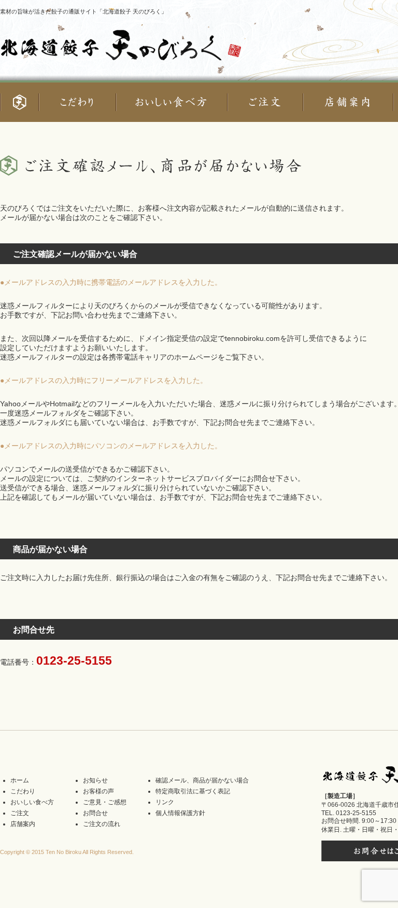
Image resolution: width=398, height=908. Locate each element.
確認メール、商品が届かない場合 (202, 780)
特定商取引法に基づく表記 (192, 791)
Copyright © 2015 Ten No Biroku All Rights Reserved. (67, 852)
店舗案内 (22, 824)
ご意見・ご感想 (104, 802)
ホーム (19, 780)
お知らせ (95, 780)
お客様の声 (98, 791)
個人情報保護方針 (180, 813)
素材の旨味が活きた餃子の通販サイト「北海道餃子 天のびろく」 (83, 11)
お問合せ (95, 813)
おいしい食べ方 (32, 802)
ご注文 (19, 813)
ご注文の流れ (101, 824)
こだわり (22, 791)
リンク (164, 802)
